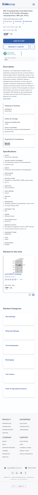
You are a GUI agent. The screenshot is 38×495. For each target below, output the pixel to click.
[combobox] (14, 486)
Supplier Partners (8, 447)
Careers (5, 451)
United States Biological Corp (13, 19)
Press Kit (5, 457)
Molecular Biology (12, 331)
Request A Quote (16, 47)
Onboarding (24, 429)
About (4, 441)
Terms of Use (7, 477)
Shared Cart (6, 426)
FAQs (21, 444)
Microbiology (10, 317)
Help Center (24, 441)
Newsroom (6, 454)
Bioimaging (9, 360)
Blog (4, 444)
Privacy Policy (30, 477)
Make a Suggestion (26, 454)
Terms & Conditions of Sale (18, 477)
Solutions (23, 423)
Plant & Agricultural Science (16, 389)
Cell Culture (9, 374)
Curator (5, 433)
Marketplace (6, 423)
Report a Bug (24, 451)
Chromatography (11, 345)
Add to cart (19, 41)
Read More (7, 98)
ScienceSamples (7, 429)
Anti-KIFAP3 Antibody (13, 274)
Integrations (24, 426)
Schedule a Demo (25, 447)
